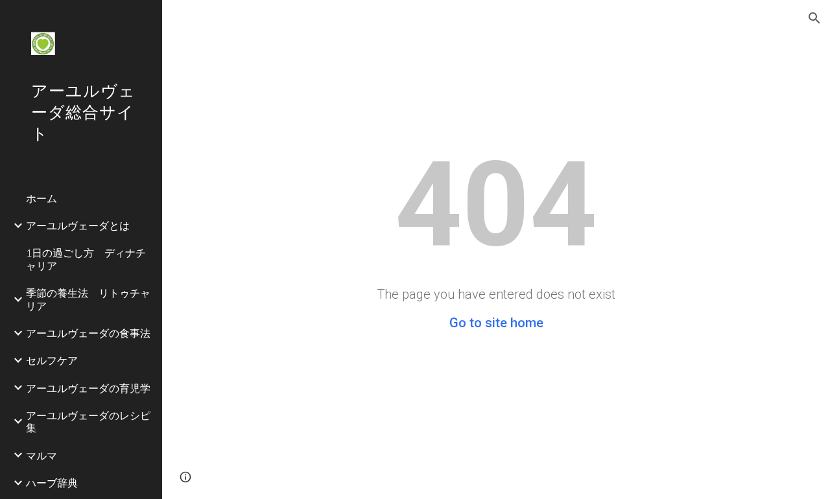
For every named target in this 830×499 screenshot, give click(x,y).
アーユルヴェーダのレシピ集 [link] (88, 421)
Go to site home (496, 323)
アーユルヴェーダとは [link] (78, 225)
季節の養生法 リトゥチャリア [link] (88, 298)
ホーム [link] (41, 198)
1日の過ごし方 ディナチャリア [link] (86, 258)
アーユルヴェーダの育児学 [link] (88, 388)
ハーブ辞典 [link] (52, 482)
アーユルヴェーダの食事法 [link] (88, 333)
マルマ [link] (41, 455)
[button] (814, 18)
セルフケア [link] (52, 360)
